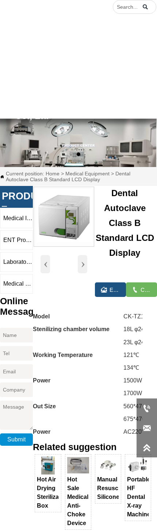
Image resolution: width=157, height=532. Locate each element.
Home (53, 173)
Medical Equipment (87, 173)
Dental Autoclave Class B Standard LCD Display (68, 176)
